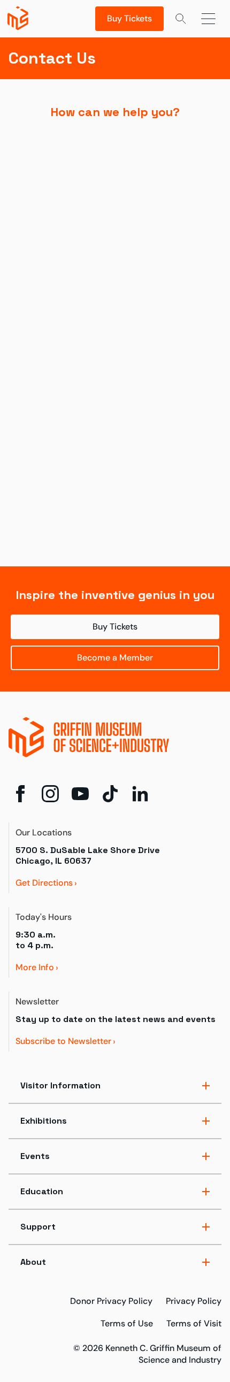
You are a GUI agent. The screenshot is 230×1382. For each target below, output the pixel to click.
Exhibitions (43, 1120)
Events (35, 1156)
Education (41, 1191)
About (33, 1262)
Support (38, 1226)
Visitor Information (60, 1085)
